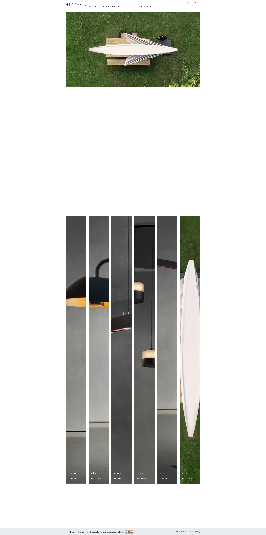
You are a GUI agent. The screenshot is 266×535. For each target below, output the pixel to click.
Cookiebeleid (129, 532)
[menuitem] (93, 6)
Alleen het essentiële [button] (181, 531)
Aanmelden (195, 2)
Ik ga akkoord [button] (194, 531)
